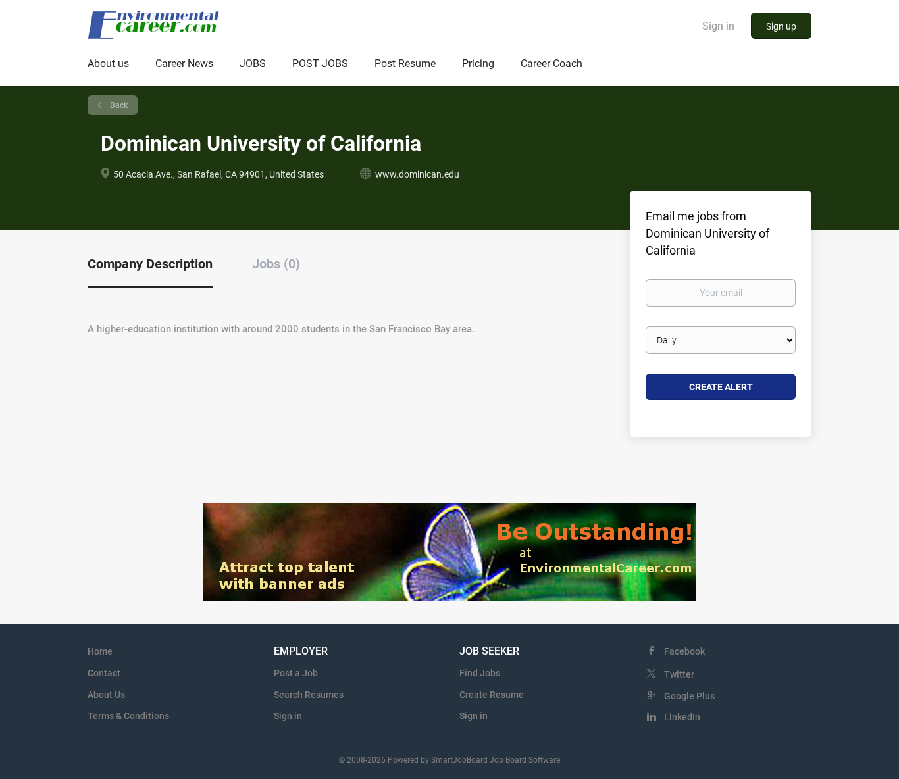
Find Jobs (479, 673)
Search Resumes (309, 695)
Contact (104, 673)
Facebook (684, 651)
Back (118, 105)
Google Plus (689, 696)
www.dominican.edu (417, 174)
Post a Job (296, 673)
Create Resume (491, 695)
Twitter (679, 674)
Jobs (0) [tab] (276, 264)
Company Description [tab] (150, 264)
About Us (106, 695)
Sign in (718, 26)
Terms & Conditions (128, 716)
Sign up (781, 26)
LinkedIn (682, 717)
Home (100, 651)
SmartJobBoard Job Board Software (495, 760)
